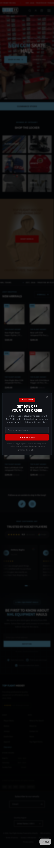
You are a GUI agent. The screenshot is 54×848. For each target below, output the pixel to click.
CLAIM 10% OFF (27, 437)
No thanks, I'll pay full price (27, 450)
